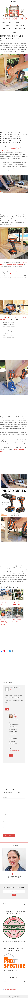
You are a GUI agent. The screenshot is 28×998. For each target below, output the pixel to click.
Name (4, 814)
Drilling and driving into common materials (16, 621)
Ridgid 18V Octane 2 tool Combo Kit (13, 318)
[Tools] (14, 960)
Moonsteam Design (14, 996)
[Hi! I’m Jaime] (14, 859)
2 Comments (14, 657)
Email (4, 821)
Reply (7, 709)
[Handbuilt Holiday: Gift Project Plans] (14, 927)
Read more (14, 881)
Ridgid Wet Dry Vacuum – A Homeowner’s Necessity (4, 622)
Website (4, 828)
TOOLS (21, 655)
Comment (5, 797)
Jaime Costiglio (14, 12)
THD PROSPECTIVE (15, 655)
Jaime (15, 714)
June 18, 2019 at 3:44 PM (16, 718)
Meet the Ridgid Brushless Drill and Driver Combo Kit (16, 602)
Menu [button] (15, 1)
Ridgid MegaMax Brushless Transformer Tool (5, 602)
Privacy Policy (14, 997)
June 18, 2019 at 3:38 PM (15, 689)
